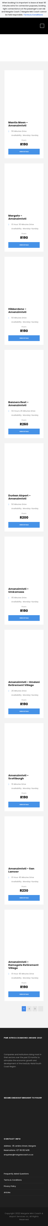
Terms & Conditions (33, 14)
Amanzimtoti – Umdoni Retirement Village (24, 683)
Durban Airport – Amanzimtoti (19, 497)
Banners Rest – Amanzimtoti (18, 403)
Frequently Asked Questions (16, 1173)
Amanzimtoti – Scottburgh (18, 777)
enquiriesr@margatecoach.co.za (18, 1154)
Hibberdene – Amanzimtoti (17, 310)
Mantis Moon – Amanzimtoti (18, 124)
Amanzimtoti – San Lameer (21, 870)
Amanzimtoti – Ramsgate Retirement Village (23, 965)
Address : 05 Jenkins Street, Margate (20, 1146)
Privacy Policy (10, 1186)
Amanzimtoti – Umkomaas (18, 590)
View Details (24, 152)
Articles (7, 1192)
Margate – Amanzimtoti (17, 217)
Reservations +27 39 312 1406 (16, 1150)
